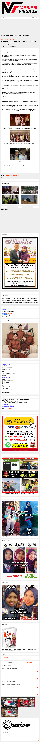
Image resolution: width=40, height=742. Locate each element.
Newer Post (4, 206)
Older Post (36, 206)
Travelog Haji (12, 39)
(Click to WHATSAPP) (9, 313)
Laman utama (4, 736)
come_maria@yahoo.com (5, 409)
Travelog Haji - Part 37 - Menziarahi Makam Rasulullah (28, 201)
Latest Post (6, 39)
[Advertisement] (20, 27)
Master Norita (6, 657)
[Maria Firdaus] (20, 15)
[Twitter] (30, 17)
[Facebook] (33, 17)
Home (2, 39)
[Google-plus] (32, 17)
